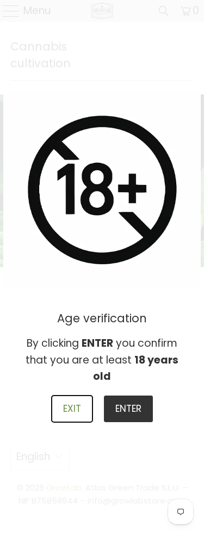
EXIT (72, 408)
